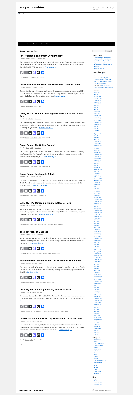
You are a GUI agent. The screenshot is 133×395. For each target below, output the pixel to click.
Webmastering (97, 373)
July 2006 (96, 207)
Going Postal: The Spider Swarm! (37, 145)
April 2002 (97, 291)
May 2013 (96, 135)
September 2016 (98, 102)
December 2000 (98, 319)
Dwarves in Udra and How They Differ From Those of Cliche (51, 318)
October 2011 (97, 158)
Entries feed (97, 381)
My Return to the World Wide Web (102, 59)
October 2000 (97, 321)
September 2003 (98, 259)
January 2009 (97, 167)
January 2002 (97, 296)
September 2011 (98, 160)
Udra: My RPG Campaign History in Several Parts (45, 202)
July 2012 (96, 147)
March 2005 (97, 227)
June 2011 (96, 165)
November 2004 (98, 235)
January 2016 (97, 117)
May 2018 (96, 94)
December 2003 (98, 253)
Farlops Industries (31, 7)
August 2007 (97, 184)
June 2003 (96, 265)
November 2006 (98, 201)
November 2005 (98, 212)
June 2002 (96, 287)
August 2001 (97, 306)
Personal (32, 77)
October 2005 (97, 214)
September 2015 (98, 122)
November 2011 (98, 156)
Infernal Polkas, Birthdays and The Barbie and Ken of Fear (50, 260)
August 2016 (97, 104)
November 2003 (98, 255)
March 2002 (97, 293)
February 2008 (97, 177)
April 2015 (97, 130)
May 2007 (96, 190)
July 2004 (96, 242)
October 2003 (97, 257)
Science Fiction (47, 253)
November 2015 (98, 119)
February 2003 (97, 272)
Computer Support (98, 345)
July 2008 (96, 171)
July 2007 (96, 186)
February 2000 (97, 324)
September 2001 (98, 304)
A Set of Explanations (32, 44)
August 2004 (97, 240)
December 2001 (98, 298)
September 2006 (98, 203)
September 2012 (98, 145)
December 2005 (98, 210)
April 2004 (97, 248)
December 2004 (98, 233)
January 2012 (97, 152)
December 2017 (98, 98)
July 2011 (96, 164)
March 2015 (97, 132)
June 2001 (96, 309)
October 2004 (97, 237)
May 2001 (96, 311)
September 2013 (98, 134)
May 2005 (96, 223)
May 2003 (96, 266)
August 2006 (97, 205)
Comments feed (98, 382)
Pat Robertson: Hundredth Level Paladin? (41, 55)
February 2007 (97, 195)
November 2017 (98, 100)
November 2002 (98, 278)
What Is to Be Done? (99, 68)
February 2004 (97, 250)
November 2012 (98, 141)
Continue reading (51, 67)
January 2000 (97, 326)
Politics (96, 358)
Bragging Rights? (105, 85)
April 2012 (97, 149)
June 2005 (96, 222)
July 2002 (96, 285)
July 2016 (96, 106)
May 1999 (96, 334)
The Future (43, 282)
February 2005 (97, 229)
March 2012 (97, 150)
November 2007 (98, 180)
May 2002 (96, 289)
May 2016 (96, 109)
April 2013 (97, 137)
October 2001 (97, 302)
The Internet (97, 367)
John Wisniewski (98, 87)
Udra (31, 106)
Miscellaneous (97, 351)
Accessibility (97, 339)
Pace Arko (42, 58)
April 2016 (97, 111)
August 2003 (97, 261)
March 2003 (97, 270)
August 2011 (97, 162)
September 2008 (98, 169)
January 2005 (97, 231)
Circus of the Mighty (30, 311)
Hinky (95, 81)
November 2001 (98, 300)
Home (21, 44)
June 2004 (96, 244)
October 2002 (97, 280)
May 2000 (96, 323)
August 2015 (97, 124)
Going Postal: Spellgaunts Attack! (37, 173)
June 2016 (96, 107)
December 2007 (98, 179)
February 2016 (97, 115)
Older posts (24, 345)
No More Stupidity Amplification (102, 57)
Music (40, 253)
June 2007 (96, 188)
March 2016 (97, 113)
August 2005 (97, 218)
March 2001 (97, 315)
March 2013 (97, 139)
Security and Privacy (99, 364)
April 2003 (97, 268)
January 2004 (97, 251)
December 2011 (98, 154)
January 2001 (97, 317)
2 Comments (59, 224)
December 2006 (98, 199)
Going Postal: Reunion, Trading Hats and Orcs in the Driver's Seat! (52, 115)
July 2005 (96, 220)
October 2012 (97, 143)
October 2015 (97, 121)
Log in (95, 379)
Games (27, 77)
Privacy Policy (45, 44)
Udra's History (51, 224)
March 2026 (97, 92)
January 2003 (97, 274)
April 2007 (97, 192)
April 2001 (97, 313)
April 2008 (97, 173)
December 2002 (98, 276)
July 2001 (96, 308)
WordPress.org (98, 384)
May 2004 (96, 246)
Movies (36, 253)
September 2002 (98, 281)
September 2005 (98, 216)
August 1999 (97, 328)
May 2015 (96, 128)
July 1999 (96, 330)
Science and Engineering (100, 360)
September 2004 (98, 238)
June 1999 (96, 332)
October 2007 (97, 182)
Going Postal (33, 138)
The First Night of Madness (34, 231)
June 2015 (96, 126)
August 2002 (97, 283)
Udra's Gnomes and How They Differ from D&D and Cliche (50, 84)
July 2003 (96, 263)
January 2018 (97, 96)
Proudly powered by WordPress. (103, 390)
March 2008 (97, 175)
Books (27, 253)
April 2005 (97, 225)
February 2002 (97, 295)
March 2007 (97, 193)
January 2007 (97, 197)
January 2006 (97, 208)
